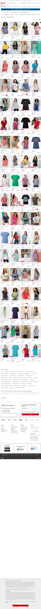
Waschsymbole (23, 430)
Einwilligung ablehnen (16, 607)
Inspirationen (29, 6)
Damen (1, 5)
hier (33, 586)
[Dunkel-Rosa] (32, 114)
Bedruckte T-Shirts (21, 371)
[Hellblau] (24, 133)
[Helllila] (31, 39)
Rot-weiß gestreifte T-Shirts (24, 381)
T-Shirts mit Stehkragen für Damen (6, 383)
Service (12, 425)
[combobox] (13, 3)
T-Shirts (33, 14)
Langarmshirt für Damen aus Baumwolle (6, 385)
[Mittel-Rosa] (24, 115)
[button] (1, 12)
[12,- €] (15, 66)
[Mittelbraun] (12, 209)
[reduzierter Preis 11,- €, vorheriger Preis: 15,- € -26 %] (5, 85)
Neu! (1, 6)
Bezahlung (12, 429)
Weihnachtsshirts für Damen (25, 379)
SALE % (38, 6)
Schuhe (12, 6)
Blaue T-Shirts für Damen (4, 373)
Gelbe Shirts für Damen (29, 375)
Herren (5, 5)
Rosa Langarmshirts (24, 385)
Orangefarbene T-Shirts (28, 373)
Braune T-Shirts (12, 387)
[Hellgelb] (34, 76)
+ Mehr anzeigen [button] (3, 397)
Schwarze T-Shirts (20, 373)
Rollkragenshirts (29, 383)
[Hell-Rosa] (21, 77)
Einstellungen (26, 607)
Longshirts (12, 14)
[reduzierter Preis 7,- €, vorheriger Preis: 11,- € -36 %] (26, 293)
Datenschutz (12, 454)
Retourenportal (13, 428)
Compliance (31, 454)
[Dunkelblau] (32, 39)
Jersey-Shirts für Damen (21, 375)
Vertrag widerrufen (4, 454)
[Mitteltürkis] (31, 57)
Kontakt (31, 425)
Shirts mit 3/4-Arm (22, 14)
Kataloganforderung (14, 430)
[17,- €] (26, 47)
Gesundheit (25, 6)
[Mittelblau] (0, 38)
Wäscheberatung (23, 431)
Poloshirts (16, 14)
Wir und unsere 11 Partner (9, 582)
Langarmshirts (7, 14)
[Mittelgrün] (1, 38)
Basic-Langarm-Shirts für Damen (5, 381)
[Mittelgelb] (0, 58)
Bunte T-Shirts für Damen (15, 381)
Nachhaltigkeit (3, 431)
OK (20, 605)
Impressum (21, 454)
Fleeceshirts (31, 379)
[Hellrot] (0, 76)
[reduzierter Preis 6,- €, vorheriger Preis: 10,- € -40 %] (26, 85)
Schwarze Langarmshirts (4, 387)
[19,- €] (5, 142)
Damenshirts (10, 12)
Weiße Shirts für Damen (4, 375)
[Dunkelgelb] (21, 172)
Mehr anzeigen (32, 412)
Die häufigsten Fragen (14, 431)
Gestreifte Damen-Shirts (16, 379)
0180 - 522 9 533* (34, 437)
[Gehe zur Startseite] (2, 3)
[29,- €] (5, 312)
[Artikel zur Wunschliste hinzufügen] (8, 23)
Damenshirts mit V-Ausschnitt (33, 381)
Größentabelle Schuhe (24, 429)
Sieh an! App (3, 429)
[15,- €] (5, 28)
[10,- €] (15, 47)
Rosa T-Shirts (35, 377)
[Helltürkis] (0, 96)
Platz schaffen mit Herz (14, 432)
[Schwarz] (21, 39)
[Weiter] (22, 365)
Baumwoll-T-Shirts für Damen (18, 377)
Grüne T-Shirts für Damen (31, 385)
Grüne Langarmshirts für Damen (19, 387)
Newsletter (2, 428)
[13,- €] (15, 28)
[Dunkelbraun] (32, 152)
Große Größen (16, 6)
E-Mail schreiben (34, 428)
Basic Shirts (27, 371)
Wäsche (8, 6)
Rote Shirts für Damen (4, 377)
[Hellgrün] (21, 58)
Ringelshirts (24, 383)
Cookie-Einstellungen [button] (36, 454)
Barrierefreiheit (17, 454)
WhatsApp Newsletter (4, 430)
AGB (9, 454)
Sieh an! (2, 425)
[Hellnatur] (31, 96)
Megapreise (34, 6)
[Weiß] (0, 190)
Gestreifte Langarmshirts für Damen (6, 379)
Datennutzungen (32, 582)
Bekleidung (4, 6)
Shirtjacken (38, 14)
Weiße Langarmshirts (17, 385)
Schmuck (20, 6)
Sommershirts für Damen (13, 373)
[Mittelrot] (0, 133)
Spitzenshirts (29, 14)
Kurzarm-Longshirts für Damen (16, 383)
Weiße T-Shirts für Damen (12, 375)
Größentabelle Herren (24, 428)
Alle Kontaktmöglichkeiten (35, 431)
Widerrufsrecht (26, 454)
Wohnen (8, 5)
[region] (20, 594)
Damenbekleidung (5, 12)
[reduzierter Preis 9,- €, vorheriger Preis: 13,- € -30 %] (36, 199)
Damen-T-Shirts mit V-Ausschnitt (27, 377)
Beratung (22, 425)
